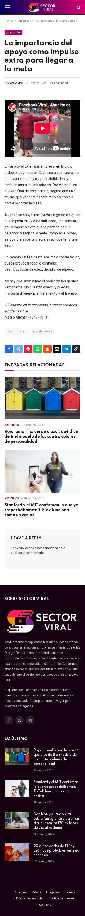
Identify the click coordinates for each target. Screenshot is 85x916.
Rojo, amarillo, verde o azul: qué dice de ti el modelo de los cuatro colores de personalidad (41, 437)
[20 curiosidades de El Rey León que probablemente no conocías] (17, 852)
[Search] (78, 7)
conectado (50, 548)
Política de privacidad (30, 898)
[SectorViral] (42, 7)
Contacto (45, 904)
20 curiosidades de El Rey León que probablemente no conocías (56, 850)
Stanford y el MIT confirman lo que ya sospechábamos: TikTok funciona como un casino (41, 510)
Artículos (13, 32)
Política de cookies (61, 898)
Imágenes (52, 892)
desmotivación (17, 331)
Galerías (69, 892)
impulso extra (42, 331)
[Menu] (7, 7)
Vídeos (36, 892)
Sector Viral (15, 83)
